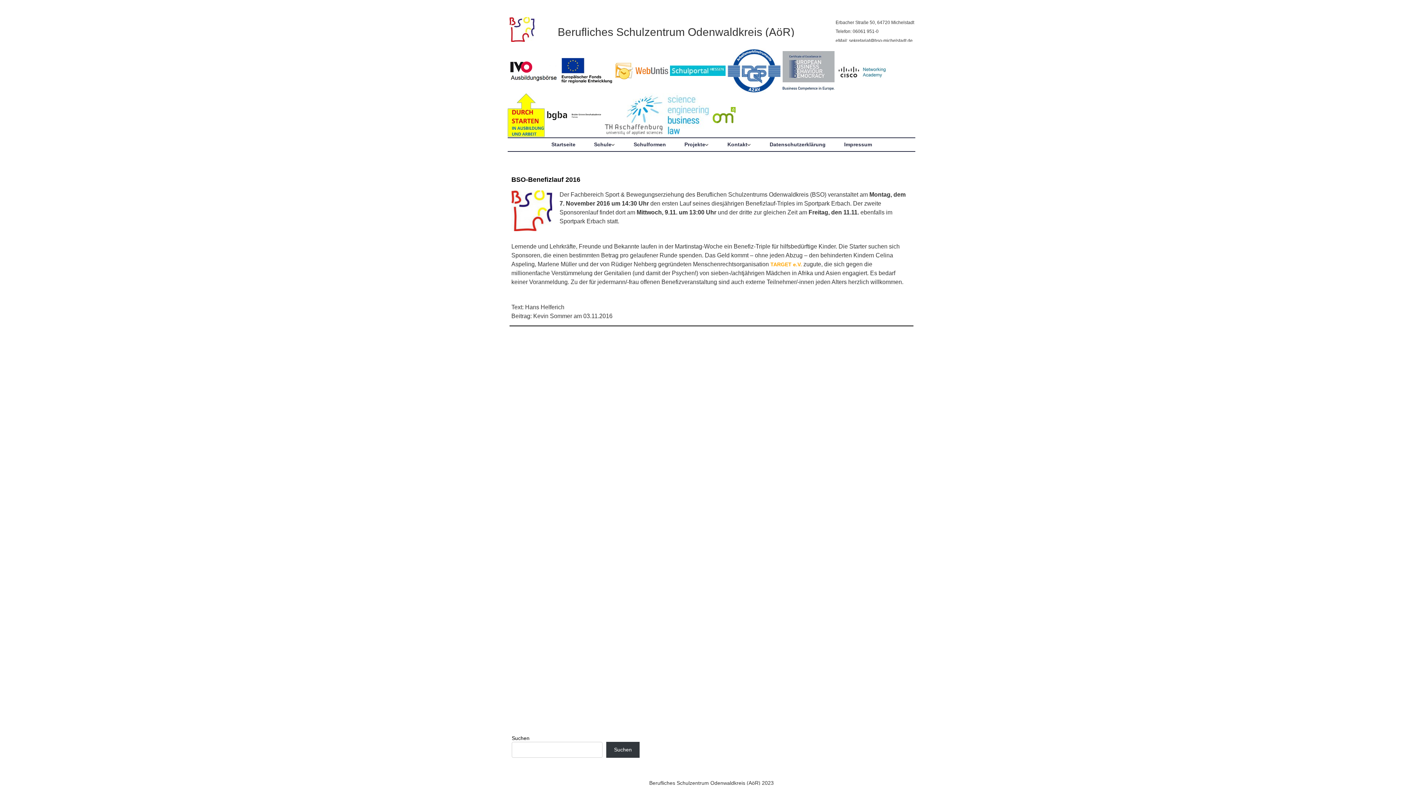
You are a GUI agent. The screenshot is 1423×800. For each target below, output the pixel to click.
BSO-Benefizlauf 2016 (545, 179)
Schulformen (650, 144)
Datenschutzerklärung (798, 144)
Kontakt (737, 144)
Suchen (521, 738)
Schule (602, 144)
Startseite (563, 144)
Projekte (694, 144)
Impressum (858, 144)
